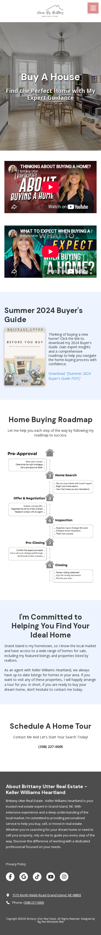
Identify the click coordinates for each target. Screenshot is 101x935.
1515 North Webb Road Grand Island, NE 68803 (46, 895)
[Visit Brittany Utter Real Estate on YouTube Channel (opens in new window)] (50, 876)
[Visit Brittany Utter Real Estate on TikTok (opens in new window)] (37, 876)
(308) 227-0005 (34, 902)
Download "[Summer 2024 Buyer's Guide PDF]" (70, 376)
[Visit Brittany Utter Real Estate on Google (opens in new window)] (23, 876)
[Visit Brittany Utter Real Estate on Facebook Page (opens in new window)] (10, 876)
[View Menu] (93, 8)
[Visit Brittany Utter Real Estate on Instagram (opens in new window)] (64, 876)
